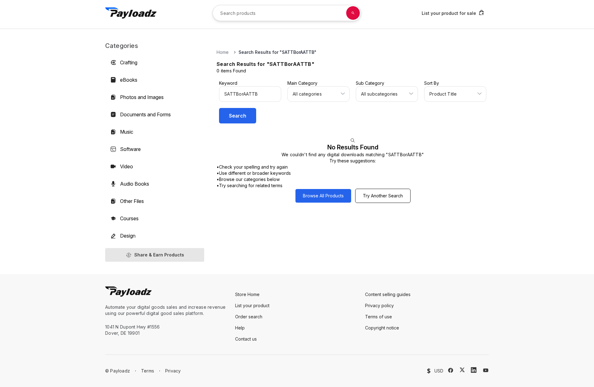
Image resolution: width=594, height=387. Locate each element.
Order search (248, 316)
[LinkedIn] (473, 370)
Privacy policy (379, 305)
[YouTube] (486, 370)
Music (126, 132)
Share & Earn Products (159, 254)
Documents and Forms (145, 114)
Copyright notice (382, 327)
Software (130, 149)
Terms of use (378, 316)
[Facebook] (451, 370)
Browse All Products (323, 195)
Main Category (302, 83)
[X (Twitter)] (462, 369)
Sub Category (370, 83)
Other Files (132, 201)
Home (223, 52)
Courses (129, 218)
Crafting (128, 62)
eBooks (128, 80)
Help (240, 327)
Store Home (247, 294)
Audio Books (134, 184)
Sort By (431, 83)
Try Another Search (383, 195)
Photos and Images (142, 97)
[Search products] (353, 13)
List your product (252, 305)
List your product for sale (449, 13)
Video (126, 166)
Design (128, 236)
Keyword (228, 83)
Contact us (246, 339)
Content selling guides (388, 294)
